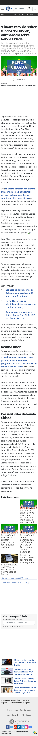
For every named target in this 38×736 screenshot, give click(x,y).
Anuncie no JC (12, 715)
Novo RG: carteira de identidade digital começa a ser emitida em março (21, 304)
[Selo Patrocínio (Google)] (29, 8)
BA (23, 14)
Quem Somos (12, 710)
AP (15, 14)
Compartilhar (19, 79)
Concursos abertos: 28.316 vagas (15, 578)
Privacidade (26, 715)
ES (34, 14)
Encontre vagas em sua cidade (12, 619)
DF (31, 14)
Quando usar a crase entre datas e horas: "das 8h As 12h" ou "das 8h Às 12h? (20, 315)
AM (19, 14)
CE (27, 14)
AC (7, 14)
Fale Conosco (25, 710)
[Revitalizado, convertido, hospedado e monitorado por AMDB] (35, 732)
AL (11, 14)
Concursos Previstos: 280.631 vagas (16, 583)
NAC (2, 14)
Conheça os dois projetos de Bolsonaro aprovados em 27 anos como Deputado (19, 293)
